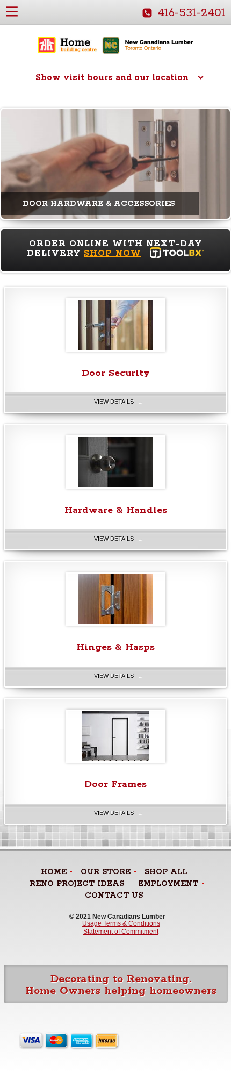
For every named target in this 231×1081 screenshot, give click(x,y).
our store (106, 872)
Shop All (166, 872)
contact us (114, 895)
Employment (168, 883)
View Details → (118, 401)
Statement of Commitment (120, 931)
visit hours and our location (112, 77)
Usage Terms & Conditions (121, 923)
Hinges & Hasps (115, 647)
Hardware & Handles (115, 510)
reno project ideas (77, 883)
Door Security (116, 373)
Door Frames (115, 784)
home (54, 872)
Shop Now (112, 253)
